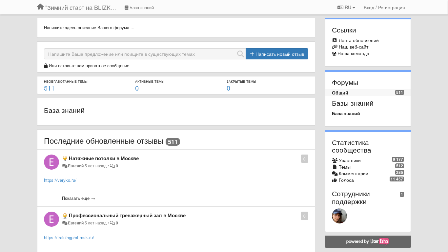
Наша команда (353, 53)
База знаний (64, 110)
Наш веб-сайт (353, 46)
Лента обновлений (359, 40)
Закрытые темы (241, 81)
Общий (340, 92)
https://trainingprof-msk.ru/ (69, 237)
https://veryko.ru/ (60, 180)
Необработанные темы (66, 81)
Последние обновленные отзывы (103, 140)
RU (348, 7)
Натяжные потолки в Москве (104, 158)
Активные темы (149, 81)
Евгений (76, 166)
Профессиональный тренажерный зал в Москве (127, 215)
